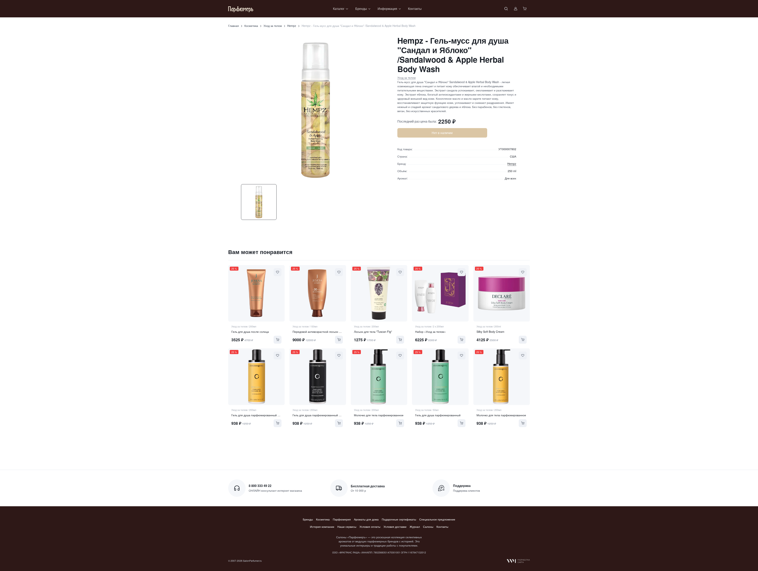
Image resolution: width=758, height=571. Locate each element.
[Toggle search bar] (506, 8)
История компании (322, 527)
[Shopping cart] (525, 8)
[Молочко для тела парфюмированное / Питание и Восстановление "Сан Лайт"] (501, 376)
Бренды (308, 519)
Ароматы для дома (366, 519)
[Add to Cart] (277, 340)
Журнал (415, 527)
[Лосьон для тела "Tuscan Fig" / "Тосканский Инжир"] (379, 293)
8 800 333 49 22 (260, 485)
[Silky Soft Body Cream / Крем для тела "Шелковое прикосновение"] (501, 293)
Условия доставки (395, 527)
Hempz (291, 26)
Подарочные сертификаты (399, 519)
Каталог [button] (338, 8)
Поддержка (462, 485)
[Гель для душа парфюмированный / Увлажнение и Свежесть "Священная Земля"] (440, 376)
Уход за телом (273, 26)
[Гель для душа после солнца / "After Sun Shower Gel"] (256, 293)
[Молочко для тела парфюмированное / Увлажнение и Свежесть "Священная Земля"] (379, 376)
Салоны (428, 527)
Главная (233, 26)
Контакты (415, 8)
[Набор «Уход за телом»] (440, 293)
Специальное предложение (437, 519)
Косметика (251, 26)
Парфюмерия (342, 519)
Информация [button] (387, 8)
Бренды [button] (361, 8)
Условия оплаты (369, 527)
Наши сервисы (346, 527)
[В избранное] (277, 272)
